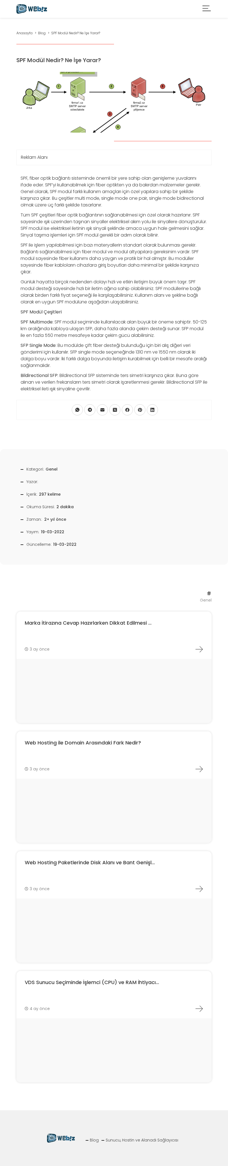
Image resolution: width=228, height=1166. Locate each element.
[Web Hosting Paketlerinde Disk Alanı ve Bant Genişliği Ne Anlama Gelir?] (199, 889)
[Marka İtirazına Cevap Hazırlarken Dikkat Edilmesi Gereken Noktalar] (199, 649)
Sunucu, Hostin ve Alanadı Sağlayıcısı (142, 1140)
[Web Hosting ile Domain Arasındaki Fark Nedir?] (199, 769)
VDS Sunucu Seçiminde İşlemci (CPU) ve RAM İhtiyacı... (92, 982)
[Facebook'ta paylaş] (127, 409)
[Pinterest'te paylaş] (139, 409)
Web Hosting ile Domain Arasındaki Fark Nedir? (83, 742)
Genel (52, 469)
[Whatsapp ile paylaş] (77, 409)
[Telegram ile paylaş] (89, 409)
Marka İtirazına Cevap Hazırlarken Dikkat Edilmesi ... (88, 622)
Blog (94, 1140)
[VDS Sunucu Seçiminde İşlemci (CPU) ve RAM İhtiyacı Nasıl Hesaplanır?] (199, 1008)
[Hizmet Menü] (207, 9)
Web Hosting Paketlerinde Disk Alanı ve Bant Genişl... (90, 862)
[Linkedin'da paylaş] (152, 409)
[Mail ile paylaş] (102, 409)
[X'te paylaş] (114, 409)
